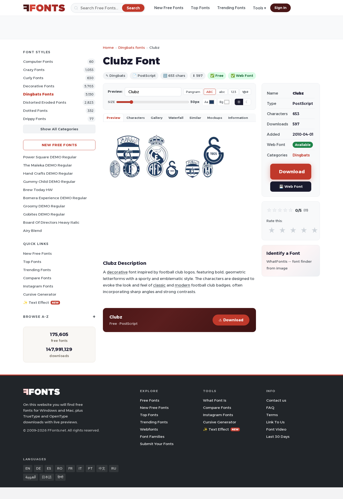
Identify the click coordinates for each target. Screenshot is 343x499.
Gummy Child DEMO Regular (49, 181)
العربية (30, 477)
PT (90, 468)
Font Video (276, 429)
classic (159, 285)
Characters (135, 118)
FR (70, 468)
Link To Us (275, 422)
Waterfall (175, 118)
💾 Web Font (291, 186)
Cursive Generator (39, 294)
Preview (113, 118)
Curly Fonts (33, 78)
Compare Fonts (37, 278)
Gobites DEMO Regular (44, 214)
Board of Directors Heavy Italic (51, 222)
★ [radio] (271, 230)
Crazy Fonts (34, 69)
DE (38, 468)
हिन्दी (60, 477)
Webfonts (149, 429)
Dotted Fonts (35, 110)
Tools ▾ (259, 8)
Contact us (276, 400)
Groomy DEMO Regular (44, 206)
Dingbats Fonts (38, 94)
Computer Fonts (38, 61)
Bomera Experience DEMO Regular (55, 198)
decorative (117, 272)
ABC (209, 92)
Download (233, 320)
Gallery (156, 118)
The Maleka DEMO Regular (47, 165)
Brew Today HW (38, 190)
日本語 (47, 477)
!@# (245, 92)
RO (59, 468)
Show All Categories (59, 129)
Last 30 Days (278, 436)
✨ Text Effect (41, 302)
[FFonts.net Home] (44, 8)
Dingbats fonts (131, 47)
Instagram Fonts (38, 286)
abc (222, 92)
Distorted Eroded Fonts (44, 102)
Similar (195, 118)
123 (233, 92)
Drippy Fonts (34, 119)
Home (108, 47)
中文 (102, 468)
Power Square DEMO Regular (50, 157)
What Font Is (214, 400)
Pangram (193, 92)
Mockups (214, 118)
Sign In (280, 8)
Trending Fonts (231, 8)
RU (113, 468)
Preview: (115, 91)
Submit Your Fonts (157, 444)
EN (27, 468)
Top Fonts (200, 8)
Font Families (152, 436)
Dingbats (301, 155)
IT (80, 468)
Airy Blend (32, 230)
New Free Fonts (168, 8)
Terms (272, 415)
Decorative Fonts (38, 86)
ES (49, 468)
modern (182, 285)
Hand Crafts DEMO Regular (48, 173)
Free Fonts (149, 400)
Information (238, 118)
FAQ (270, 407)
